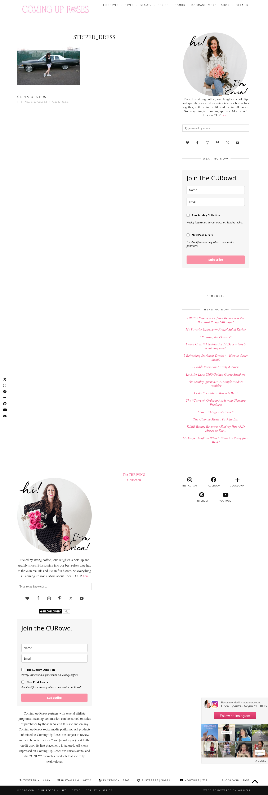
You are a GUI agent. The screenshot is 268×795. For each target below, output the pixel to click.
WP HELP (244, 790)
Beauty (146, 5)
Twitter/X (36, 780)
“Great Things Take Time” (216, 412)
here (224, 115)
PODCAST (198, 5)
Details (242, 5)
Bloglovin (235, 780)
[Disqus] (94, 161)
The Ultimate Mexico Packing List (215, 419)
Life (64, 790)
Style (129, 5)
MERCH (213, 5)
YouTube (195, 780)
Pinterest (155, 780)
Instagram (76, 780)
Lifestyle (111, 5)
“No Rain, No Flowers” (216, 337)
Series (163, 5)
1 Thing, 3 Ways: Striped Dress (43, 99)
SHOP (225, 5)
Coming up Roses (41, 790)
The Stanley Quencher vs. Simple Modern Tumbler (215, 383)
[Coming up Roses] (55, 9)
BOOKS (180, 5)
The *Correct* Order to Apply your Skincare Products (216, 402)
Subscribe (215, 260)
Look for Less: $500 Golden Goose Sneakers (215, 374)
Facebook (116, 780)
